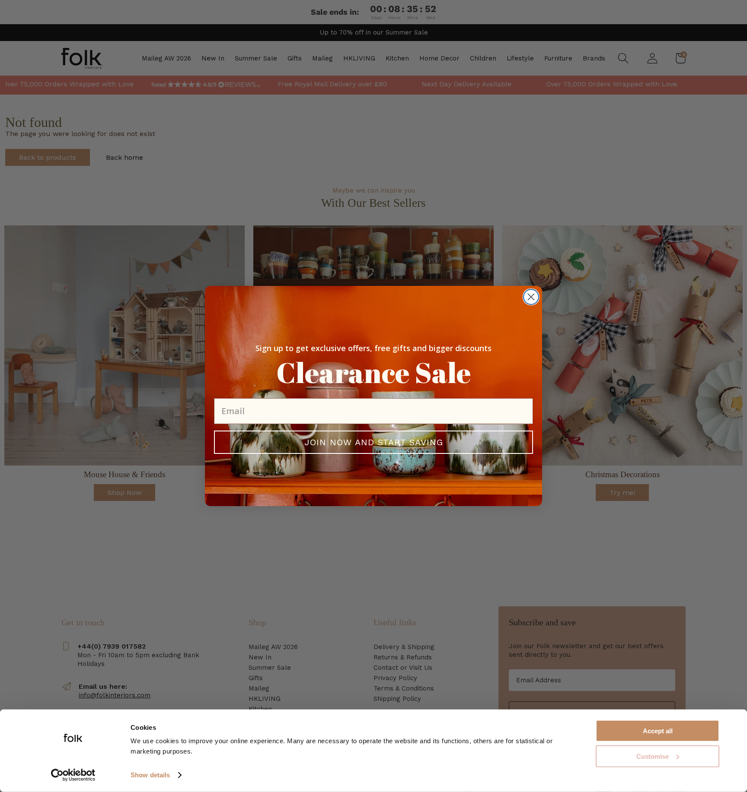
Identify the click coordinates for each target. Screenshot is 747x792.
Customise (652, 756)
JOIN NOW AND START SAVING (373, 442)
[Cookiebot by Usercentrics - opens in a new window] (73, 775)
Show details (150, 775)
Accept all (658, 731)
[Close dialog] (531, 296)
